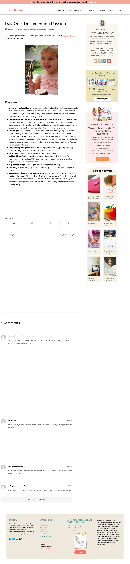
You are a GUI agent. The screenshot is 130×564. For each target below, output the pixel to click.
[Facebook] (14, 223)
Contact (42, 529)
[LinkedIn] (69, 223)
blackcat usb (12, 420)
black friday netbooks (15, 466)
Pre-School (42, 29)
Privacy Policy (44, 532)
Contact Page (44, 548)
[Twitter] (13, 539)
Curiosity (20, 29)
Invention (35, 29)
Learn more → (94, 2)
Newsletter (102, 10)
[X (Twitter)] (32, 223)
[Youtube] (95, 61)
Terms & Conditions (46, 534)
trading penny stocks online (17, 486)
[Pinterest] (50, 223)
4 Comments (51, 29)
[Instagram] (100, 61)
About (60, 10)
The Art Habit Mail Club (76, 10)
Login (119, 10)
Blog (111, 10)
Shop (90, 10)
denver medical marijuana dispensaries (21, 336)
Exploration (28, 29)
